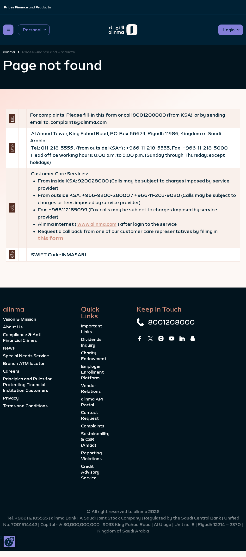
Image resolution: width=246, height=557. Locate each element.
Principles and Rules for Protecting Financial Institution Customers (27, 385)
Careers (11, 371)
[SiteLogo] (123, 29)
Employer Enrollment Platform (92, 372)
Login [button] (229, 30)
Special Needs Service (26, 356)
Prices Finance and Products (27, 7)
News (9, 348)
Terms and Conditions (25, 406)
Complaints (92, 426)
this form (50, 238)
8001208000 (171, 322)
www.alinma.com (97, 224)
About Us (13, 327)
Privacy (11, 398)
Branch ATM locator (24, 363)
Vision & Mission (19, 319)
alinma (9, 52)
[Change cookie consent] (9, 541)
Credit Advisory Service (90, 472)
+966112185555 (32, 518)
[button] (34, 30)
